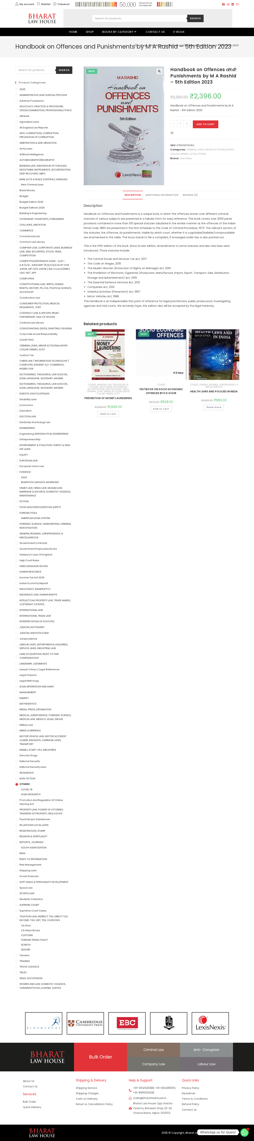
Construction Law (30, 297)
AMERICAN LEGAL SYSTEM (35, 518)
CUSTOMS (27, 935)
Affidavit (24, 116)
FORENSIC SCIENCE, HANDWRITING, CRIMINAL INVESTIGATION (45, 526)
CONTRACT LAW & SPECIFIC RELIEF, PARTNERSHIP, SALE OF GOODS (39, 315)
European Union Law (32, 466)
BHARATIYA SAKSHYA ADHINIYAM (40, 482)
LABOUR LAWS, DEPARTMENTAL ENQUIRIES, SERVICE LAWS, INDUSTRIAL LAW (44, 646)
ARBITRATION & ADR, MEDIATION (38, 143)
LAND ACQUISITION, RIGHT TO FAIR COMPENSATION (39, 656)
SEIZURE (25, 949)
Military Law (26, 725)
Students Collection (31, 899)
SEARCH (25, 944)
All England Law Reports (34, 127)
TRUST (23, 972)
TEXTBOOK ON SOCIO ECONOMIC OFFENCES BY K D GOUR (161, 391)
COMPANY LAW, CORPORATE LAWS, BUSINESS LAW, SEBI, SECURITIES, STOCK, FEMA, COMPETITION (46, 251)
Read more (214, 407)
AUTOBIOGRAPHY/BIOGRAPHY (37, 160)
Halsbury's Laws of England (36, 554)
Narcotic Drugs (28, 755)
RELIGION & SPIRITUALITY (33, 836)
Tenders (25, 955)
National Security (30, 761)
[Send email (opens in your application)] (237, 4)
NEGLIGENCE (27, 773)
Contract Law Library (32, 322)
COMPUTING (27, 278)
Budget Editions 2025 (32, 207)
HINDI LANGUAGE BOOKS (34, 566)
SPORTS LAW (27, 893)
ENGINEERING (27, 428)
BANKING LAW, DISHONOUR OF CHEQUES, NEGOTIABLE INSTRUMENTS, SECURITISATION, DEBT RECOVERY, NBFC (108, 387)
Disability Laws (28, 399)
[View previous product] (229, 69)
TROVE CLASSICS (29, 966)
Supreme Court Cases (33, 910)
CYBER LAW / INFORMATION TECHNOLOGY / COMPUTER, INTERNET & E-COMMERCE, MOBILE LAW (44, 364)
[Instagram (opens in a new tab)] (228, 4)
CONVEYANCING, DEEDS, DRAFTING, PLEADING (46, 328)
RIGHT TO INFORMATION (33, 859)
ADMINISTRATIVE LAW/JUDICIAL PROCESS (43, 95)
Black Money (27, 190)
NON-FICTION (27, 778)
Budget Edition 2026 (31, 202)
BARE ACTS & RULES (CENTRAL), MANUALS (43, 179)
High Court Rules (29, 560)
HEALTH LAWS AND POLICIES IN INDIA (214, 391)
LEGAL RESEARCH (31, 794)
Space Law (26, 888)
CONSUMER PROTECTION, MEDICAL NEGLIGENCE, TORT (40, 305)
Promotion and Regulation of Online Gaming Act (41, 802)
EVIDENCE (25, 472)
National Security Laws (33, 767)
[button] (159, 71)
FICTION (24, 501)
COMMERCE (26, 230)
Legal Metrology (29, 681)
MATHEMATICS (28, 703)
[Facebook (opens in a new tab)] (223, 4)
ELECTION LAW (28, 416)
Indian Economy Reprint (34, 583)
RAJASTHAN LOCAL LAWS (34, 825)
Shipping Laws (28, 870)
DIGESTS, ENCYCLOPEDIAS (34, 393)
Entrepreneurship (30, 439)
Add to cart (206, 124)
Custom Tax (27, 355)
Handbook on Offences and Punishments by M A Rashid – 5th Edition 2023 (194, 45)
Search (195, 18)
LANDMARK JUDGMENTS (33, 663)
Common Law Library (32, 242)
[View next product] (236, 69)
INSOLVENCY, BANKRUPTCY (35, 589)
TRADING (25, 961)
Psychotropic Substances (35, 819)
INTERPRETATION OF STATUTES (37, 621)
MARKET (24, 698)
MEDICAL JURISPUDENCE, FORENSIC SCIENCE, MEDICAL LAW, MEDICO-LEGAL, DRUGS (45, 717)
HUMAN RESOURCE (30, 571)
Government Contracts (33, 543)
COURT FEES (27, 340)
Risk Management (30, 864)
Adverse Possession (32, 101)
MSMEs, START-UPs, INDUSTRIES (38, 750)
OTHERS (201, 154)
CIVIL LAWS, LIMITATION (33, 225)
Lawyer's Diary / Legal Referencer (40, 669)
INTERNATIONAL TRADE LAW (35, 616)
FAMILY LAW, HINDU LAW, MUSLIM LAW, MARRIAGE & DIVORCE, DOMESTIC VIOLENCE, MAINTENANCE (45, 492)
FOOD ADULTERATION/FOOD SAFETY (40, 507)
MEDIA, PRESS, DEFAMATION (35, 709)
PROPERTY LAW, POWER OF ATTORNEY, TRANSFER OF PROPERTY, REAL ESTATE (42, 811)
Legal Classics (28, 675)
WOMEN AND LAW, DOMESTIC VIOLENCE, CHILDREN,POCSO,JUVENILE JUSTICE (43, 986)
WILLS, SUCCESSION (31, 978)
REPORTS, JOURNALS (32, 842)
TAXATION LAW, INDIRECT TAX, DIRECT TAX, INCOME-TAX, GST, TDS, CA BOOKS (44, 918)
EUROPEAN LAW (29, 460)
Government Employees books (38, 549)
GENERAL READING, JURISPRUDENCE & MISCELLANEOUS (218, 385)
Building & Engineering (33, 213)
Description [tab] (133, 195)
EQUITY (24, 455)
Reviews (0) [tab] (190, 195)
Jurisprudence (28, 638)
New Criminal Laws (32, 184)
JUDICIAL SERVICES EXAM (34, 633)
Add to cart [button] (108, 413)
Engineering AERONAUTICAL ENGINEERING (44, 434)
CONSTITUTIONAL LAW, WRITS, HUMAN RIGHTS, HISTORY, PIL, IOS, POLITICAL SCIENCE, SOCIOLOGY (46, 288)
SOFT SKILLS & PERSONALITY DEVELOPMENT (44, 882)
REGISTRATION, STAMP (32, 831)
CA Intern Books (30, 930)
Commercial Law (30, 236)
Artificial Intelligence (32, 154)
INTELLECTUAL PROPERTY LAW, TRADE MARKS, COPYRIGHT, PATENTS (45, 602)
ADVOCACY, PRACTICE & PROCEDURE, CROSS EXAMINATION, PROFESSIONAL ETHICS (46, 108)
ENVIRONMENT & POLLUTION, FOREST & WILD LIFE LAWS (45, 447)
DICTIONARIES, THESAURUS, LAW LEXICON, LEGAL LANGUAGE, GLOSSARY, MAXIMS (44, 376)
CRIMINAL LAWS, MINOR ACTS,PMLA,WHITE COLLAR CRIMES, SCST (108, 392)
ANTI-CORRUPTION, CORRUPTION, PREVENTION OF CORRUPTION (39, 135)
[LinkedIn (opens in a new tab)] (232, 4)
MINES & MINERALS (30, 730)
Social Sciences (29, 876)
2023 (24, 477)
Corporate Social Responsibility (38, 334)
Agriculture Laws (29, 122)
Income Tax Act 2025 (32, 577)
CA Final (25, 925)
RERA (22, 853)
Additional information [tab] (161, 195)
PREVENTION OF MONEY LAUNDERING (108, 398)
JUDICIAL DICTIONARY (32, 627)
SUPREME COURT (29, 905)
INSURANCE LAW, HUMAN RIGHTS (38, 594)
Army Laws (26, 148)
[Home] (135, 45)
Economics (26, 405)
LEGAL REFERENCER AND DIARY (37, 686)
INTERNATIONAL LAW (31, 610)
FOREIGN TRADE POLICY (34, 940)
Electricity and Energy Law (35, 422)
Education (26, 410)
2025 (22, 89)
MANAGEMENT (28, 692)
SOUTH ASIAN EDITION (33, 847)
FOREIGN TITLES (28, 513)
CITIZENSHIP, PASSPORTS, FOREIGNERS (42, 219)
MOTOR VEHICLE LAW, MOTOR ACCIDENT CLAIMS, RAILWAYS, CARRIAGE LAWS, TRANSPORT (43, 740)
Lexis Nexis (185, 158)
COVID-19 (26, 789)
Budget (24, 196)
